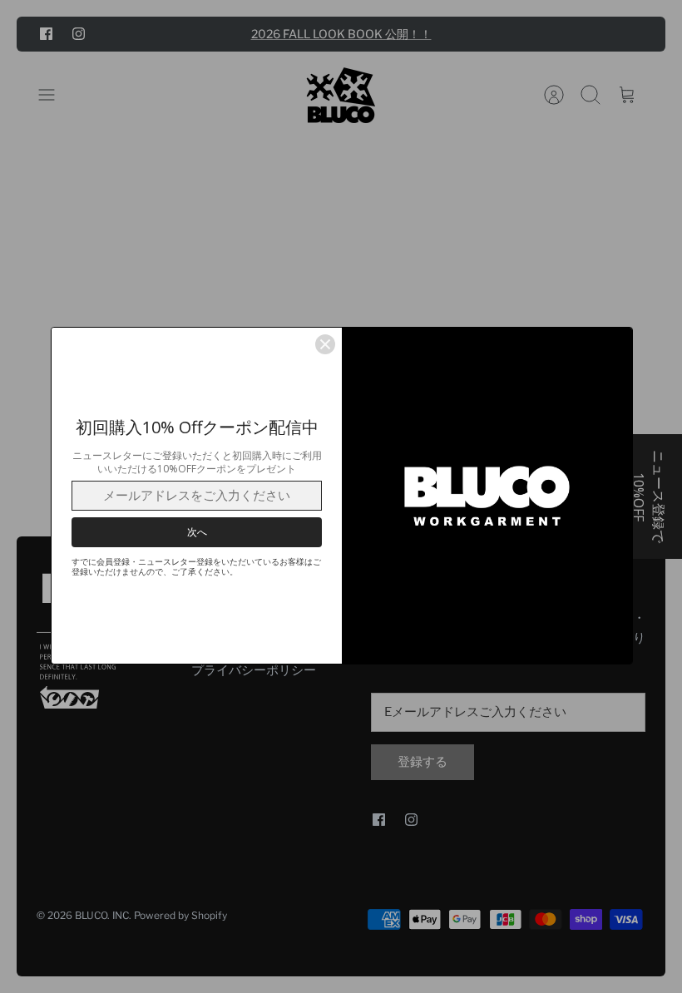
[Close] (325, 344)
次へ (197, 532)
